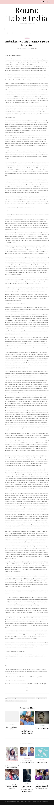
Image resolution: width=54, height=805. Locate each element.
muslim (24, 700)
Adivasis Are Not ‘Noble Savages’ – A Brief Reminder (12, 786)
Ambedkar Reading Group (13, 698)
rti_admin (20, 48)
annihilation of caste (25, 698)
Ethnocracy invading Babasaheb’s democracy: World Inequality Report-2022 (42, 787)
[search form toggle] (49, 2)
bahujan (32, 698)
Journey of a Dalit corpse (42, 728)
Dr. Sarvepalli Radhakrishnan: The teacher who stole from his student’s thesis (27, 789)
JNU (20, 700)
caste (45, 698)
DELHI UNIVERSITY (9, 700)
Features (27, 37)
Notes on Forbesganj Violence (11, 728)
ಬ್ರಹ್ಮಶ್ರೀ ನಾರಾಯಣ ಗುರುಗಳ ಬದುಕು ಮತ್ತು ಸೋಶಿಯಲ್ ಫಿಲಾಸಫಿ (27, 731)
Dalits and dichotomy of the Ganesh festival (11, 766)
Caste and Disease (42, 762)
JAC (16, 700)
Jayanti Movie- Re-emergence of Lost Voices (27, 761)
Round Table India (27, 14)
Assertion (27, 757)
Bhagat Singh (39, 698)
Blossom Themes (27, 803)
